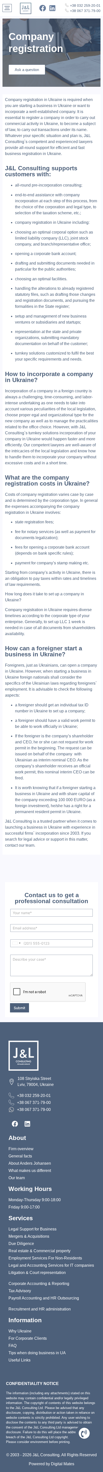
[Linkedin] (52, 8)
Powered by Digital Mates (51, 1464)
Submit (19, 1008)
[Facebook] (42, 8)
